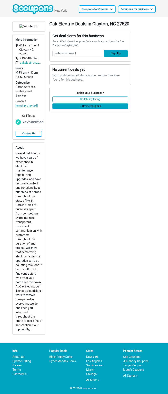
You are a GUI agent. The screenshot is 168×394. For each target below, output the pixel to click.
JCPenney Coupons (136, 361)
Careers (17, 365)
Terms (16, 369)
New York (92, 356)
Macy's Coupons (133, 369)
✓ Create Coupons (90, 106)
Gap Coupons (131, 356)
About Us (18, 356)
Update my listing (90, 99)
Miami (90, 369)
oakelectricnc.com (31, 62)
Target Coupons (133, 365)
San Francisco (95, 365)
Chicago (91, 374)
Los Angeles (94, 361)
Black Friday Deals (61, 356)
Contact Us (28, 133)
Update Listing (21, 361)
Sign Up (116, 53)
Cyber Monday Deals (62, 361)
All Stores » (130, 375)
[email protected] (27, 105)
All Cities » (92, 380)
